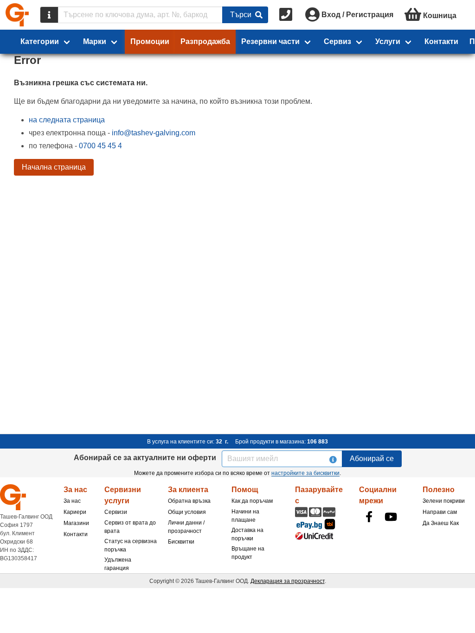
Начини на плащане (245, 515)
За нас (72, 501)
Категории (39, 41)
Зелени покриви (444, 501)
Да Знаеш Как (441, 523)
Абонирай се (372, 458)
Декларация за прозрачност (287, 581)
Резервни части (270, 41)
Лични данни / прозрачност (186, 526)
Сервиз (337, 41)
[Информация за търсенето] (49, 14)
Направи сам (440, 512)
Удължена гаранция (117, 564)
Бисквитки (181, 541)
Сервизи (115, 512)
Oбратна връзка (189, 501)
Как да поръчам (252, 501)
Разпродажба (205, 41)
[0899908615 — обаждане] (286, 15)
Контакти (441, 41)
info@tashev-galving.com (153, 133)
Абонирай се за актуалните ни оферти (145, 458)
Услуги (387, 41)
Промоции (149, 41)
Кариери (75, 512)
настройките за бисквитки (305, 473)
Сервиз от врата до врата (130, 526)
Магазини (76, 523)
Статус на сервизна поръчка (130, 545)
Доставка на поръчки (247, 534)
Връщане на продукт (247, 552)
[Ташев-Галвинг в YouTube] (391, 516)
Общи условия (187, 512)
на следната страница (67, 120)
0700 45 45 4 (100, 146)
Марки (94, 41)
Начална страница (54, 167)
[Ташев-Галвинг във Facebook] (369, 516)
